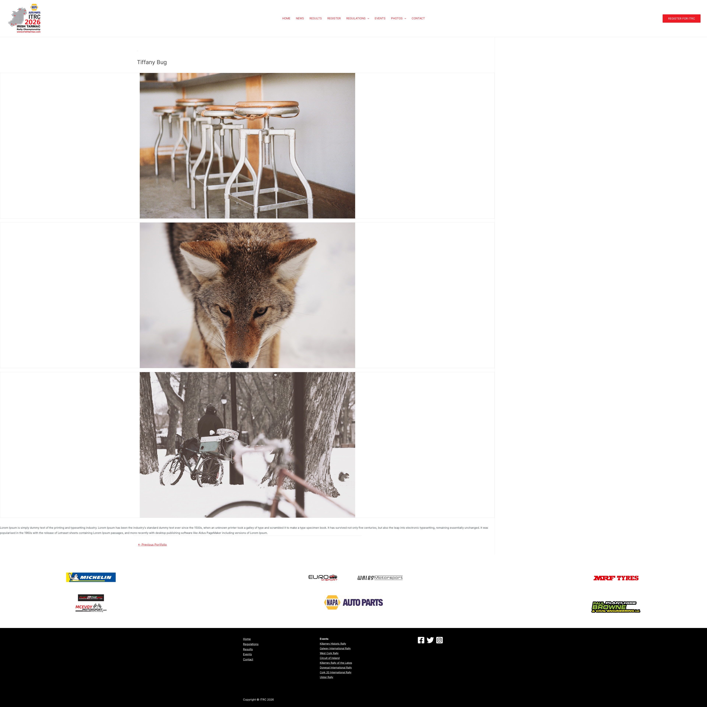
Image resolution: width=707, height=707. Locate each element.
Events (247, 654)
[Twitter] (430, 640)
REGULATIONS (356, 18)
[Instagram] (439, 640)
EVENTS (380, 18)
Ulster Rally (326, 677)
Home (247, 639)
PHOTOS (397, 18)
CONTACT (418, 18)
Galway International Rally (335, 648)
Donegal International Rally (336, 667)
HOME (286, 18)
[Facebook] (421, 640)
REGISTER (334, 18)
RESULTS (315, 18)
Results (248, 649)
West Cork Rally (329, 653)
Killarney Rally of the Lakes (336, 662)
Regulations (250, 644)
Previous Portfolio (152, 544)
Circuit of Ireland (330, 657)
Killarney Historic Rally (333, 643)
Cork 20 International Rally (335, 672)
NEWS (300, 18)
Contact (248, 659)
